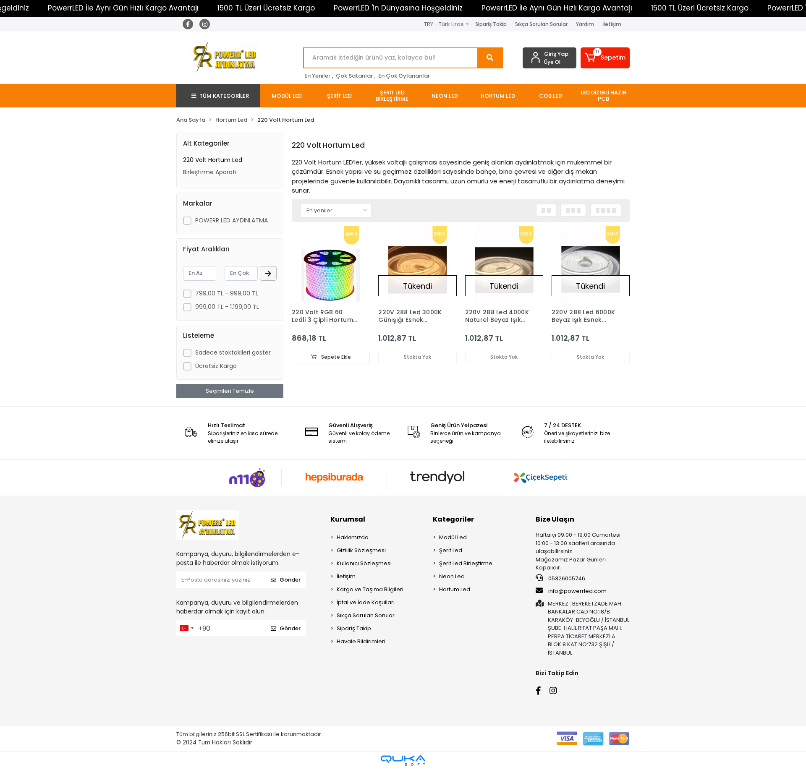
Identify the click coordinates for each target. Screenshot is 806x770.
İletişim (611, 24)
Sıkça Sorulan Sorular (541, 24)
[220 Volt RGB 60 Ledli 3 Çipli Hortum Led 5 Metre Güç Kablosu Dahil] (331, 265)
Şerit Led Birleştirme (465, 563)
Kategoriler (453, 519)
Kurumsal (347, 519)
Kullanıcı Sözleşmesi (364, 563)
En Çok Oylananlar (404, 76)
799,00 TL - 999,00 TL (226, 293)
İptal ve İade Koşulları (366, 602)
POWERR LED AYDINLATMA (231, 220)
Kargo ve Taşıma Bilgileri (370, 589)
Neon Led (452, 576)
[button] (605, 57)
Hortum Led (454, 589)
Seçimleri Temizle (230, 391)
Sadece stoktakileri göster (233, 352)
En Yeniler (317, 76)
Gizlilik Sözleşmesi (361, 550)
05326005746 (566, 578)
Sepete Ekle (335, 356)
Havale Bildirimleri (361, 641)
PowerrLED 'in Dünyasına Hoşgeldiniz (398, 8)
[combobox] (186, 628)
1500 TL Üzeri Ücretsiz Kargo (266, 8)
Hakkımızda (353, 537)
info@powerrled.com (577, 591)
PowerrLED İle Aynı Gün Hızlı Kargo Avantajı (123, 8)
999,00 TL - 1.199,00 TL (227, 307)
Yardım (585, 24)
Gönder (290, 580)
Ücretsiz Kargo (216, 366)
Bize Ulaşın (555, 519)
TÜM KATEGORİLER (224, 96)
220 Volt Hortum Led (212, 160)
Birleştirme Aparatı (209, 172)
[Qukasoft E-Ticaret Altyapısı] (403, 760)
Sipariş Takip (491, 24)
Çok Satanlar (354, 76)
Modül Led (453, 537)
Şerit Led (450, 550)
